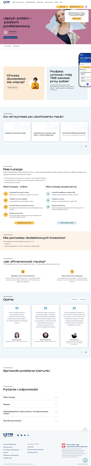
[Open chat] (85, 460)
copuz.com (85, 464)
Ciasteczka (31, 447)
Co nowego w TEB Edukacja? (11, 449)
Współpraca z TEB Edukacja (10, 455)
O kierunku (8, 46)
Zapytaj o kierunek (12, 87)
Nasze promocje (49, 2)
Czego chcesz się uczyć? (18, 2)
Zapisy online (40, 2)
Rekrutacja (16, 46)
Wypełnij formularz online (24, 222)
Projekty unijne (7, 458)
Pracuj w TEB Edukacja (9, 444)
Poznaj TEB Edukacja (30, 2)
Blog (61, 2)
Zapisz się (62, 6)
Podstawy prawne (32, 452)
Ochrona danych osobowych (35, 449)
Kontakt (56, 2)
